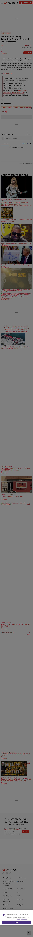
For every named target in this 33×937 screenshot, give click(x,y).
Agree (16, 922)
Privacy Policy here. (22, 919)
